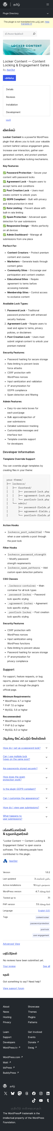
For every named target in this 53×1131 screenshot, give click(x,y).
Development (13, 112)
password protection (39, 923)
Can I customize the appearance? (21, 798)
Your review (9, 966)
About (6, 1006)
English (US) (44, 910)
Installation (12, 104)
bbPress (9, 1067)
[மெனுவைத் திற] (48, 4)
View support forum (13, 988)
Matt (7, 1062)
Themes (32, 1011)
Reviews (10, 97)
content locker (42, 917)
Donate (33, 1042)
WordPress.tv (11, 1047)
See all (46, 966)
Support (7, 1037)
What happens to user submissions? (12, 817)
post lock (45, 929)
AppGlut (11, 69)
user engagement (41, 935)
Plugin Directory (11, 13)
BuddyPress (11, 1072)
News (6, 1011)
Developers (9, 1042)
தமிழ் (12, 1086)
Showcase (33, 1006)
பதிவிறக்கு (9, 78)
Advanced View (11, 943)
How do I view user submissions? (21, 807)
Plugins (31, 1017)
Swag (32, 1047)
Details (9, 89)
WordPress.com (13, 1057)
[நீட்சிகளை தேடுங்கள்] (34, 34)
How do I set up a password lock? (21, 748)
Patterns (32, 1022)
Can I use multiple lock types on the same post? (16, 758)
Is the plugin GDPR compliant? (19, 789)
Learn (6, 1031)
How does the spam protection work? (14, 778)
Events (31, 1037)
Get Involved (35, 1031)
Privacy (7, 1022)
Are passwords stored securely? (20, 768)
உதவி (8, 119)
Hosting (7, 1017)
